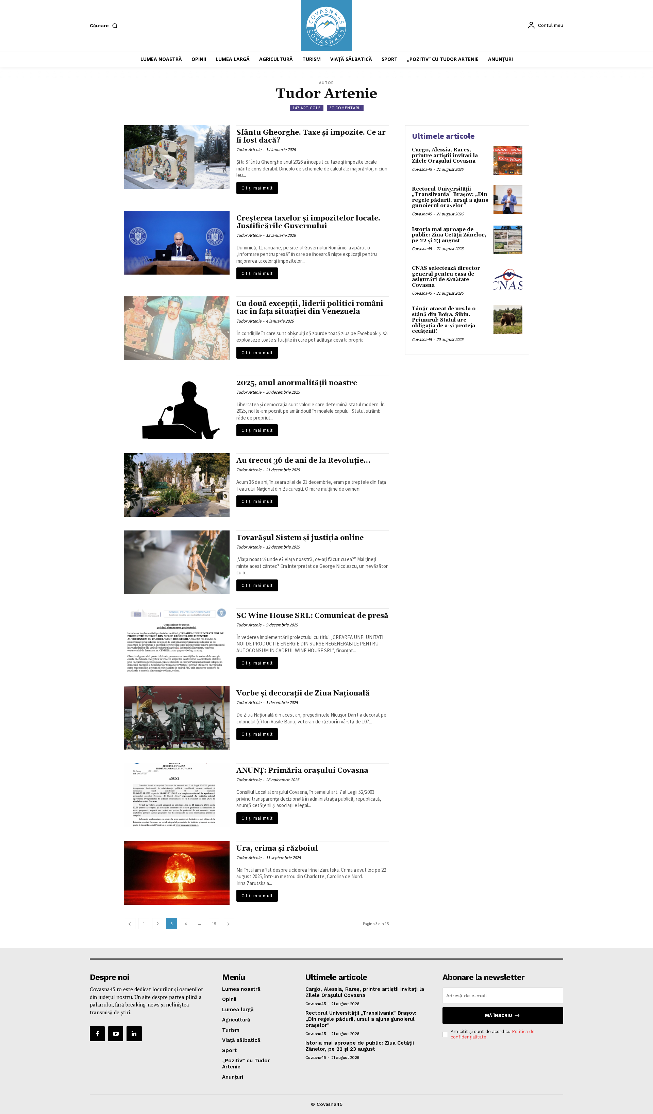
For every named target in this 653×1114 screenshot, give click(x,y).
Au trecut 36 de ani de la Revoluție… (303, 460)
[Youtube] (115, 1033)
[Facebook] (97, 1033)
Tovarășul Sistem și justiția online (300, 538)
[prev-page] (129, 923)
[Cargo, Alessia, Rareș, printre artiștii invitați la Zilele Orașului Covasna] (507, 160)
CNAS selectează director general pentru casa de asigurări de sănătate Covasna (446, 277)
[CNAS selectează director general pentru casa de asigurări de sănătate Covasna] (507, 278)
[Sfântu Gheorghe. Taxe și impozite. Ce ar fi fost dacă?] (177, 157)
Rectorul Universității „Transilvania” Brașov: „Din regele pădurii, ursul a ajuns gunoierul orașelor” (450, 197)
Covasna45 (422, 169)
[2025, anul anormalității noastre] (177, 407)
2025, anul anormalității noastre (296, 383)
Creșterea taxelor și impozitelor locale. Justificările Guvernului (308, 222)
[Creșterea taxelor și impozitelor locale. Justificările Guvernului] (177, 243)
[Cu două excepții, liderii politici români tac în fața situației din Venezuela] (177, 328)
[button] (105, 25)
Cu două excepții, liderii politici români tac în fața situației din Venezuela (309, 307)
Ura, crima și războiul (277, 848)
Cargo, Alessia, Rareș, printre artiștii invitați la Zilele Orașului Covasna (445, 155)
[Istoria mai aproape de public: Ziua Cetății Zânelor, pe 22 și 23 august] (507, 240)
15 (214, 923)
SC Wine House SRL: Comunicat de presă (312, 615)
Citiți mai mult (257, 188)
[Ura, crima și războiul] (177, 873)
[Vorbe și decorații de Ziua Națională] (177, 718)
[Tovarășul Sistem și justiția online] (177, 562)
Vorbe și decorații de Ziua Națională (303, 693)
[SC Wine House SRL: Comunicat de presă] (177, 640)
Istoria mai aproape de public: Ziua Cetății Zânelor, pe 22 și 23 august (449, 235)
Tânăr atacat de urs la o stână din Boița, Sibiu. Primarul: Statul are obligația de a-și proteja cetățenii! (443, 320)
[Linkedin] (134, 1033)
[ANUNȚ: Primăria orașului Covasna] (177, 795)
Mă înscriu (498, 1015)
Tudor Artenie (248, 149)
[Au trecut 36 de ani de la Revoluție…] (177, 485)
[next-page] (228, 923)
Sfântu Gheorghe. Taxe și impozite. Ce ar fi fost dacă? (311, 136)
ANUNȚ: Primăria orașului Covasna (302, 770)
